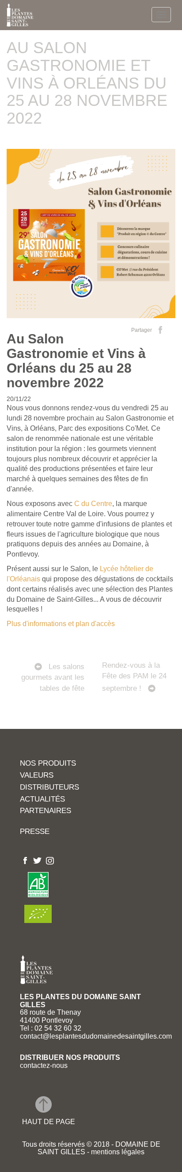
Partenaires (45, 811)
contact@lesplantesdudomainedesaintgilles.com (96, 1036)
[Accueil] (20, 15)
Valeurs (36, 775)
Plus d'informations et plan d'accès (61, 623)
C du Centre (93, 503)
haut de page (48, 1121)
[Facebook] (25, 860)
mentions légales (116, 1152)
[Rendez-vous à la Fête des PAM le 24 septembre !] (133, 646)
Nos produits (48, 763)
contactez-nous (44, 1065)
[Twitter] (37, 860)
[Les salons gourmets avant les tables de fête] (49, 646)
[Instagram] (50, 860)
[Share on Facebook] (160, 330)
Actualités (42, 799)
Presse (34, 832)
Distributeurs (49, 787)
